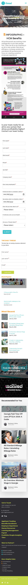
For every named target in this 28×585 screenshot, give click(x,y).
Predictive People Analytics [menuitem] (12, 535)
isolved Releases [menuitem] (7, 562)
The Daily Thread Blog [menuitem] (7, 571)
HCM (14, 11)
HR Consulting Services (8, 552)
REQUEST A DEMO (7, 551)
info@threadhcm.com (8, 512)
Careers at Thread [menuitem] (6, 565)
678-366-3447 (6, 511)
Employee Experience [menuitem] (10, 526)
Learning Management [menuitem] (10, 530)
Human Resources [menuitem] (8, 528)
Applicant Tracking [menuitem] (8, 521)
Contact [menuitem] (5, 563)
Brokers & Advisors (7, 554)
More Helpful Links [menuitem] (8, 559)
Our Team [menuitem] (4, 569)
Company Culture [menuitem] (6, 567)
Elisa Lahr (10, 22)
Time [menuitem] (3, 537)
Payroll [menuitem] (4, 533)
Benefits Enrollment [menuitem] (9, 523)
